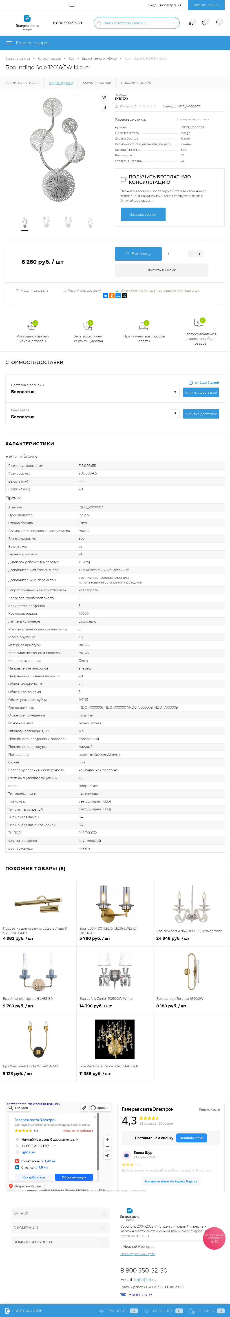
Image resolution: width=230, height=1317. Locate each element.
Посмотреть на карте (137, 1254)
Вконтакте (140, 1294)
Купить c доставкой (201, 392)
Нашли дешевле (35, 290)
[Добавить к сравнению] (104, 108)
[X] (124, 295)
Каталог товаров (32, 42)
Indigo (185, 133)
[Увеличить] (57, 150)
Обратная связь (26, 1311)
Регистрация (170, 5)
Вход (152, 5)
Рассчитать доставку (84, 290)
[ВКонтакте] (105, 295)
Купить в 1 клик (162, 270)
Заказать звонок (206, 5)
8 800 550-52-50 (67, 23)
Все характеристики (192, 119)
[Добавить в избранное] (104, 98)
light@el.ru (145, 1279)
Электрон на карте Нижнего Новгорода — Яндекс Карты (115, 1190)
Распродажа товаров (214, 1238)
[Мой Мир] (118, 295)
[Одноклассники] (112, 295)
